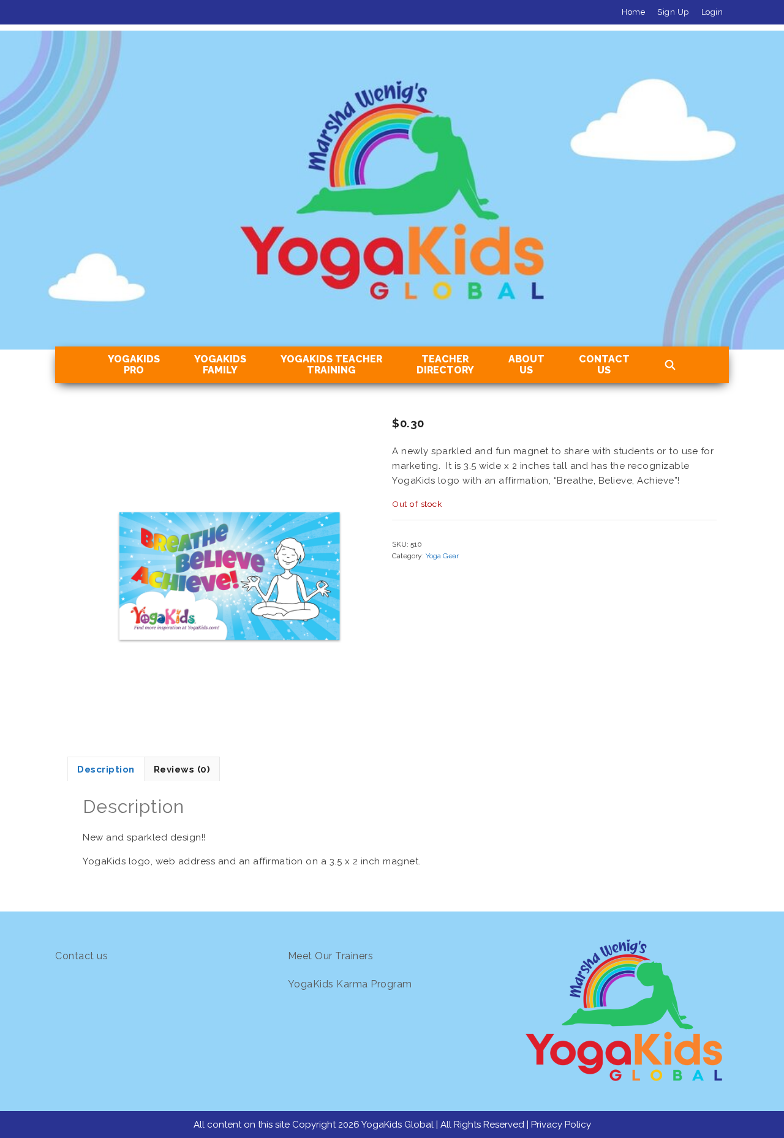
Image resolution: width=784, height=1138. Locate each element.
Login (712, 12)
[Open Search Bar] (670, 365)
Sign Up (673, 12)
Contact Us (604, 364)
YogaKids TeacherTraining (331, 364)
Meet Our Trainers (331, 956)
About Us (526, 364)
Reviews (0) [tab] (182, 769)
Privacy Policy (561, 1124)
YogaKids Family (220, 364)
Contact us (81, 956)
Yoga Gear (442, 556)
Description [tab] (106, 769)
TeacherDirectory (445, 364)
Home (633, 12)
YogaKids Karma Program (350, 984)
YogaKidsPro (134, 364)
